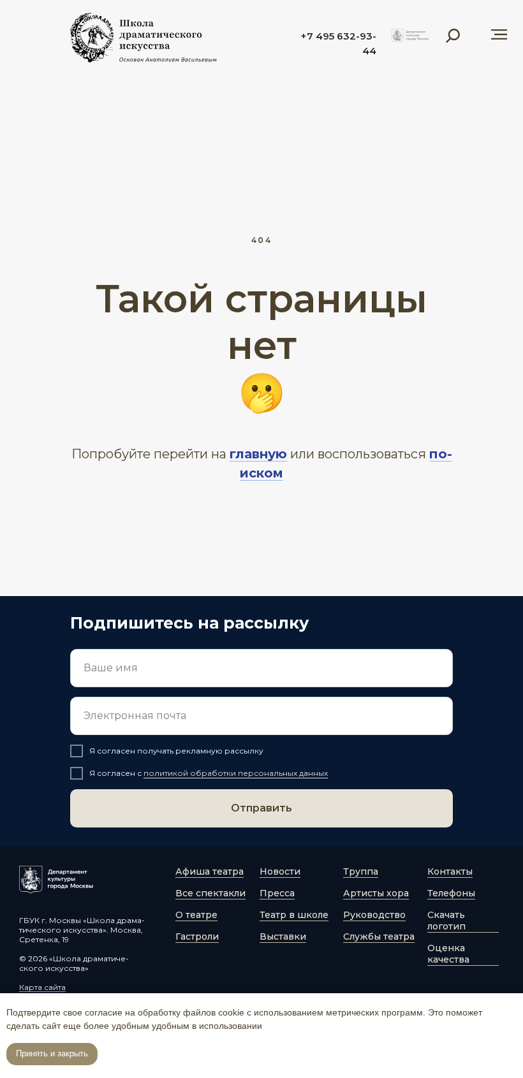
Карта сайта (42, 987)
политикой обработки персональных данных (236, 773)
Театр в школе (294, 915)
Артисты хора (376, 893)
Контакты (450, 871)
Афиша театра (209, 871)
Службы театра (379, 936)
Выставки (283, 936)
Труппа (360, 871)
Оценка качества (448, 953)
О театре (196, 915)
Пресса (277, 893)
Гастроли (197, 936)
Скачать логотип (446, 920)
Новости (280, 871)
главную (258, 454)
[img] (410, 36)
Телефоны (451, 893)
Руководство (374, 915)
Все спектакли (210, 893)
